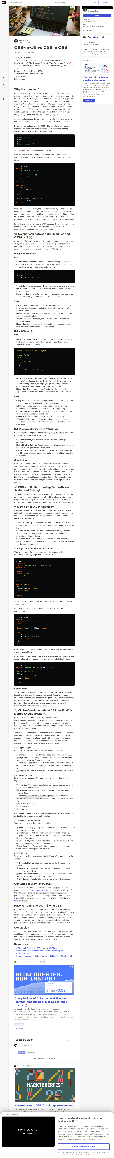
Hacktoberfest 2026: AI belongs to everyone (44, 1105)
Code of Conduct (39, 1058)
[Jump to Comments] (4, 85)
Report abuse (51, 1058)
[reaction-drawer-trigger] (4, 78)
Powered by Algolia (60, 2)
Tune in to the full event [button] (84, 1146)
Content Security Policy (39, 890)
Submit (21, 1052)
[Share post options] (4, 105)
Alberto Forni (23, 40)
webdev (18, 52)
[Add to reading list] (4, 92)
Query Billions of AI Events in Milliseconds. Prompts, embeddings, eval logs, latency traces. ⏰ (42, 1002)
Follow (97, 15)
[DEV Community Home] (3, 2)
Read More (19, 1028)
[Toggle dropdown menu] (73, 962)
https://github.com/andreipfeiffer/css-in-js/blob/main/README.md (44, 956)
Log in (94, 2)
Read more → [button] (89, 101)
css (24, 52)
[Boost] (4, 99)
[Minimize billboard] (110, 1114)
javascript (31, 52)
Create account (105, 2)
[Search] (9, 2)
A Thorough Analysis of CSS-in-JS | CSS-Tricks (36, 948)
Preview (31, 1052)
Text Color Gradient (91, 43)
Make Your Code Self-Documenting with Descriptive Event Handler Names (96, 51)
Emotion (17, 901)
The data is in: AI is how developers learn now (95, 78)
